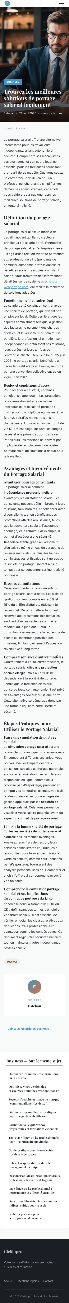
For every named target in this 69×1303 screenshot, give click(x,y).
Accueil (8, 128)
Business (13, 81)
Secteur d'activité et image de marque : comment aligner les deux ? (34, 1101)
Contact (48, 1281)
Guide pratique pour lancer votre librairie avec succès (31, 1152)
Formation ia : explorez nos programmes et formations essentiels (33, 1127)
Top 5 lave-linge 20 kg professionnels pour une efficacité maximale (34, 1140)
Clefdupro (13, 1251)
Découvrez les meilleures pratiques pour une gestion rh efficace (32, 1114)
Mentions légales (28, 1281)
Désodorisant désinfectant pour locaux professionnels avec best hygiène (34, 1178)
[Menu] (61, 3)
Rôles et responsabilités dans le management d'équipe (30, 1165)
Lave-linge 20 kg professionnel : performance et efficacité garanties (32, 1190)
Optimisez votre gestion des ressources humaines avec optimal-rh (34, 1088)
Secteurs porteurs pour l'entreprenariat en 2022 (25, 1216)
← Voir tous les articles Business (26, 1028)
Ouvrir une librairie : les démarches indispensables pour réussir (33, 1203)
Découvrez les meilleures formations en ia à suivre (33, 1076)
